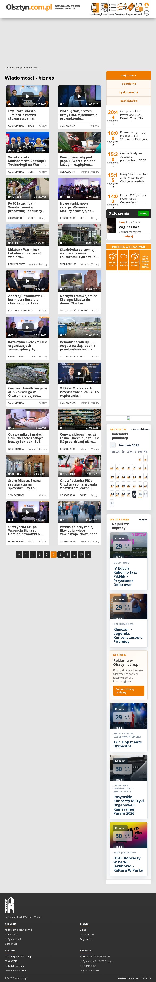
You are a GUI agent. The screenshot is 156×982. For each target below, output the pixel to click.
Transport (87, 310)
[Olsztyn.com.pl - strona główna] (10, 905)
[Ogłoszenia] (103, 9)
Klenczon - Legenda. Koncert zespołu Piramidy (128, 635)
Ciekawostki (67, 171)
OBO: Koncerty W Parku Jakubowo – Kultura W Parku (128, 864)
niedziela (124, 264)
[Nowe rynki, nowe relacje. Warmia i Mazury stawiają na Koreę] (79, 189)
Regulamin (85, 939)
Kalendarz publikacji (120, 436)
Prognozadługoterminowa (145, 261)
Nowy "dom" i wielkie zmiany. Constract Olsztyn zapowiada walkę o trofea (133, 179)
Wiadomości (32, 67)
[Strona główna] (43, 7)
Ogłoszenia (118, 213)
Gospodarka (16, 125)
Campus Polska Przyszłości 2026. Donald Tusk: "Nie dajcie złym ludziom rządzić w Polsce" (133, 118)
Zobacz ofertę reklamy (125, 690)
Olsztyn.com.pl (14, 67)
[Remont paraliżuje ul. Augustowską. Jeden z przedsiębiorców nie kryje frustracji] (79, 327)
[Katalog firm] (113, 9)
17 (81, 554)
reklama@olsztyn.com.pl (18, 956)
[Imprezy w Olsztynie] (130, 9)
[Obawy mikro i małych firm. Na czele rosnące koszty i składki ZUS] (27, 420)
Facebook (122, 978)
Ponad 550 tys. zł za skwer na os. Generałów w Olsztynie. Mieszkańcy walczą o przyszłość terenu (134, 204)
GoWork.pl (11, 943)
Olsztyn (43, 125)
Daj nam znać (87, 934)
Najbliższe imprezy (120, 526)
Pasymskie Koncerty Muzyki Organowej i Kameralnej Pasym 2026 (128, 805)
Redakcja (11, 924)
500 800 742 (11, 961)
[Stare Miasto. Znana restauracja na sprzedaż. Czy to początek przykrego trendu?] (27, 466)
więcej (129, 236)
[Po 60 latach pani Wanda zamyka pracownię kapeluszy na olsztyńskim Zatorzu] (27, 189)
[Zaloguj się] (146, 5)
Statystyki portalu (14, 965)
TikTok (144, 978)
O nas (83, 929)
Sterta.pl (84, 956)
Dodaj (143, 213)
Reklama (10, 951)
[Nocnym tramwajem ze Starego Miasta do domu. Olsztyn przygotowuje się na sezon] (79, 281)
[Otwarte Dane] (122, 9)
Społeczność (36, 125)
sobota (113, 264)
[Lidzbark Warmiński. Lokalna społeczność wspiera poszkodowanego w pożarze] (27, 235)
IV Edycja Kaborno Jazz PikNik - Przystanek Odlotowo (125, 576)
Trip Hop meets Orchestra (127, 744)
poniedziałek (135, 264)
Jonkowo (94, 125)
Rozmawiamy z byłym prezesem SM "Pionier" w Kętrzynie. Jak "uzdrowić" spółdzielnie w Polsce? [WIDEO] (134, 141)
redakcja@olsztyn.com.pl (19, 929)
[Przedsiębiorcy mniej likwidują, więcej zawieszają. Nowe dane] (79, 512)
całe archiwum (140, 429)
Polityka (33, 171)
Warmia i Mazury (90, 171)
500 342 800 (11, 934)
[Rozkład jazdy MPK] (94, 9)
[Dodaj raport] (138, 9)
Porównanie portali (15, 970)
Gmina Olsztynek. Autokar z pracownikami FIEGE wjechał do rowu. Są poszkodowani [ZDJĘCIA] (133, 162)
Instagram (134, 978)
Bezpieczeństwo (18, 264)
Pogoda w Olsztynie (129, 247)
